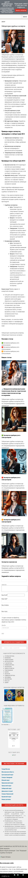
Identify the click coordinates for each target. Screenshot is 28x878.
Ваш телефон (5, 605)
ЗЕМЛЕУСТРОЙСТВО (9, 668)
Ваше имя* (4, 599)
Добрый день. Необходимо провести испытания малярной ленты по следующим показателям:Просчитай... (15, 828)
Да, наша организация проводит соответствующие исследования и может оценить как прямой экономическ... (15, 833)
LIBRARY (3, 21)
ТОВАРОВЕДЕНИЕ (9, 670)
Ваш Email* (4, 595)
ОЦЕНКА (7, 672)
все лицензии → (6, 724)
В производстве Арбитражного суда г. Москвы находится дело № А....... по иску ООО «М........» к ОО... (15, 812)
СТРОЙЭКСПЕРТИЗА (9, 656)
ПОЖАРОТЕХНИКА (9, 659)
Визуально (3, 584)
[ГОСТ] (14, 747)
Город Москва (6, 769)
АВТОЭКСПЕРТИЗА (9, 661)
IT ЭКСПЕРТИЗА (8, 663)
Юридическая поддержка (14, 642)
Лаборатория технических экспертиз (12, 335)
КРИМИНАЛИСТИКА (9, 665)
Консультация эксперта (14, 805)
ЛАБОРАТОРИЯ (8, 666)
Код (5, 584)
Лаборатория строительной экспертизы (13, 333)
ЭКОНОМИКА (8, 677)
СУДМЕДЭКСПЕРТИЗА (10, 675)
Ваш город (4, 611)
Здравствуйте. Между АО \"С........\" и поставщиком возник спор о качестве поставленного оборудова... (15, 817)
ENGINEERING (8, 658)
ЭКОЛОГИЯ (7, 673)
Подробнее (17, 873)
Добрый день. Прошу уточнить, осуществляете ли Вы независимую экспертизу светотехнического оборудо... (15, 822)
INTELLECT (7, 681)
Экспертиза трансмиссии (9, 562)
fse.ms (15, 191)
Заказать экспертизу (21, 10)
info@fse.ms (21, 7)
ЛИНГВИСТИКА (8, 679)
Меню (25, 17)
